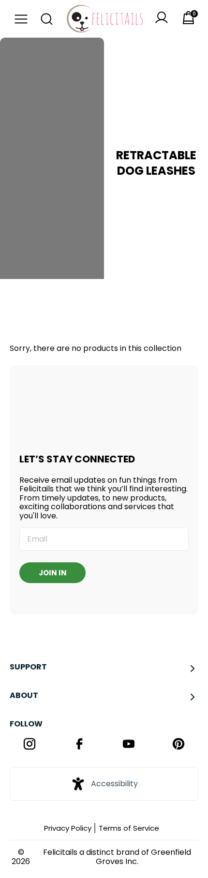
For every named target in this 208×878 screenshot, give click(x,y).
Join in (53, 573)
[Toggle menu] (18, 19)
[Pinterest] (179, 744)
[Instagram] (30, 744)
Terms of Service (129, 828)
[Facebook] (79, 744)
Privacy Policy (67, 828)
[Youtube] (129, 744)
